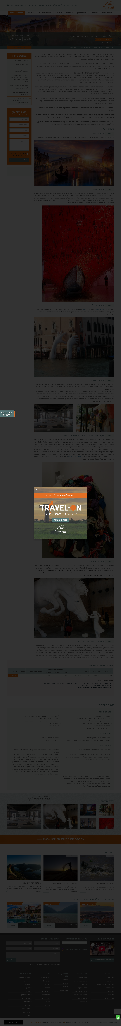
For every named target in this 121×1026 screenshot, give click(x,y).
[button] (37, 490)
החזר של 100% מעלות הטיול (60, 495)
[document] (60, 513)
